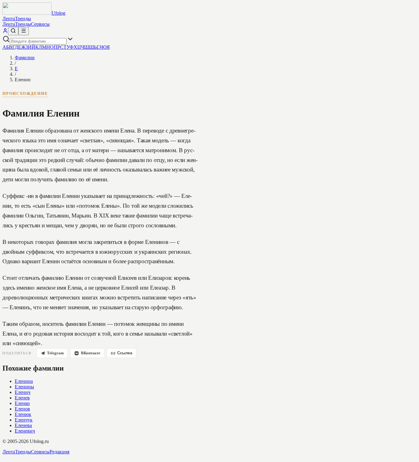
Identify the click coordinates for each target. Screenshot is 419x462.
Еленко (22, 403)
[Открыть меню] (23, 31)
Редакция (59, 451)
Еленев (22, 397)
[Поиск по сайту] (13, 31)
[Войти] (5, 31)
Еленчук (24, 419)
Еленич (22, 392)
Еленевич (25, 430)
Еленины (24, 386)
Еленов (22, 408)
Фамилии (25, 57)
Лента (8, 18)
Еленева (23, 425)
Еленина (24, 381)
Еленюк (23, 414)
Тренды (23, 18)
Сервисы (40, 24)
